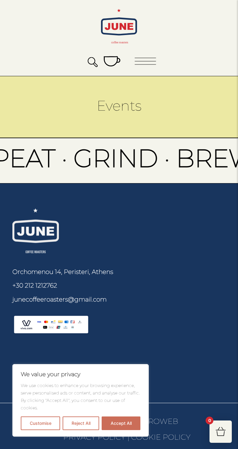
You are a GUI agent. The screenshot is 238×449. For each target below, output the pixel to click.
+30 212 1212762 (34, 285)
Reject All (81, 423)
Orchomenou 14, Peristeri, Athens (62, 271)
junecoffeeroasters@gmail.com (59, 299)
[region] (80, 400)
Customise (40, 423)
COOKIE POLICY (161, 437)
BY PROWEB (154, 421)
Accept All (121, 423)
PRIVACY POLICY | (96, 437)
